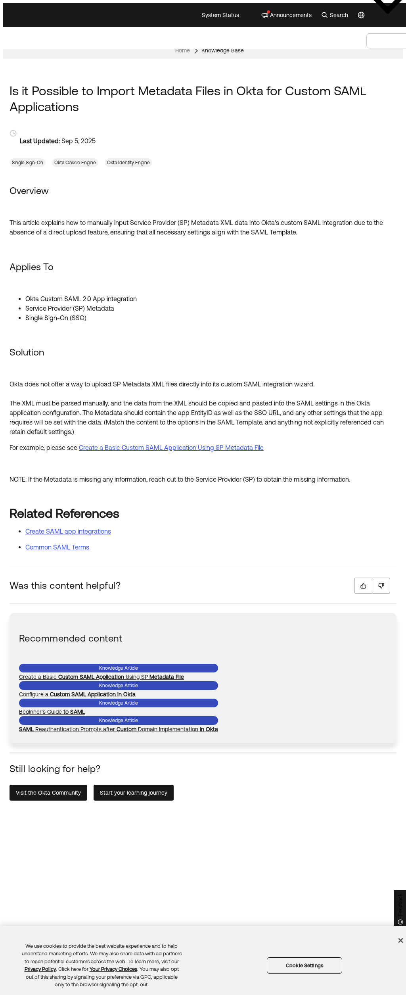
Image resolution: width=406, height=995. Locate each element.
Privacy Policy (40, 969)
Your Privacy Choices (113, 969)
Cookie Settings (304, 965)
